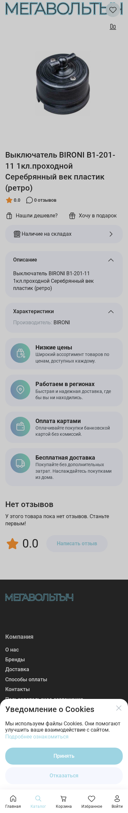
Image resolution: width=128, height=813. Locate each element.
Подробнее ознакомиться (37, 737)
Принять (64, 756)
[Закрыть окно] (119, 708)
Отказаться (64, 775)
